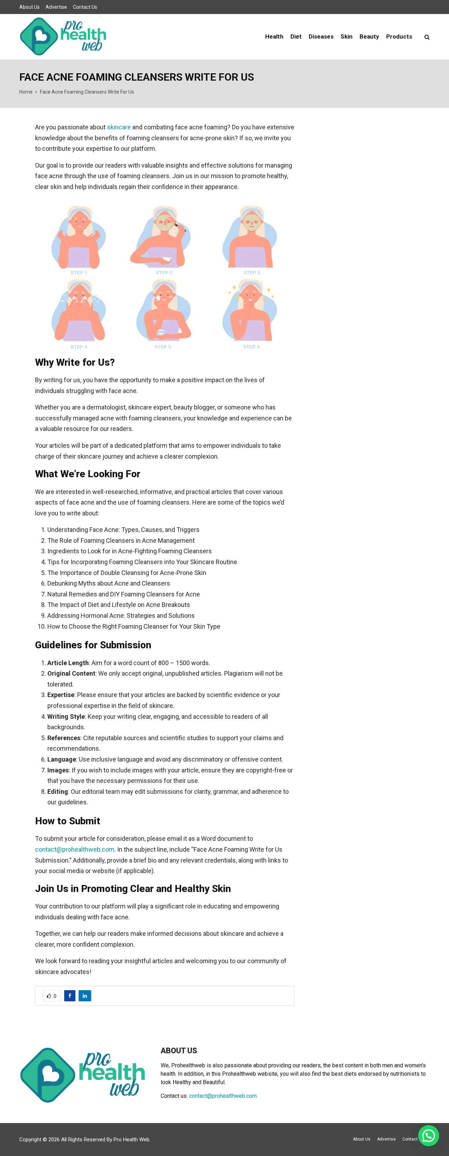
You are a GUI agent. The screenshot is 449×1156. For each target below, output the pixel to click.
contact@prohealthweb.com (74, 849)
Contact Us (85, 7)
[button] (428, 1135)
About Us (29, 7)
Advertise (56, 7)
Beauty (369, 36)
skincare (119, 127)
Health (274, 36)
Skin (347, 36)
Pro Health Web (131, 1139)
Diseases (321, 36)
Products (399, 36)
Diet (296, 36)
